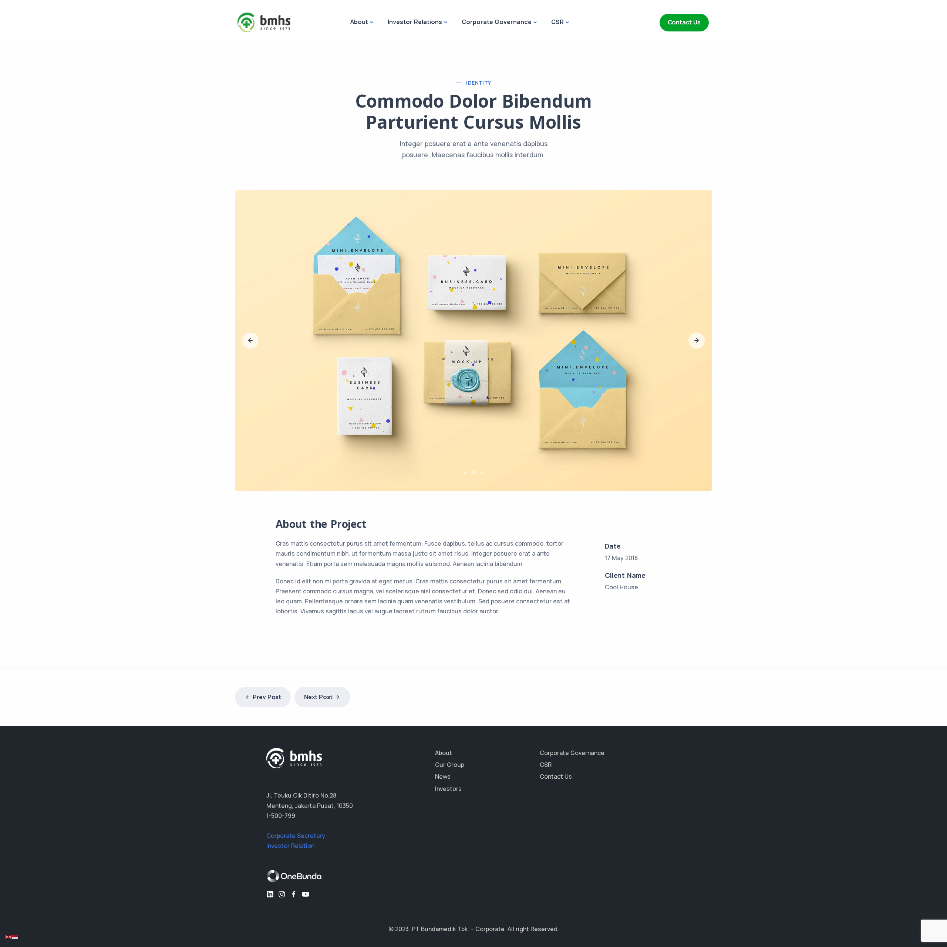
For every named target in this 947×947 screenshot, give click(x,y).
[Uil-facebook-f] (293, 885)
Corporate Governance (497, 22)
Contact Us (684, 22)
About (359, 22)
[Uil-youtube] (305, 885)
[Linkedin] (270, 885)
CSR (557, 22)
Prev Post (267, 688)
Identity (478, 82)
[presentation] (250, 336)
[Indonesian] (15, 936)
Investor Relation (290, 836)
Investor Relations (415, 22)
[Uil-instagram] (282, 885)
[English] (9, 936)
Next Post (318, 688)
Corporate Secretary (295, 826)
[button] (466, 463)
